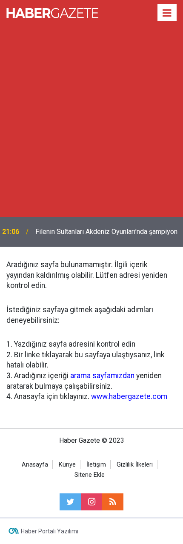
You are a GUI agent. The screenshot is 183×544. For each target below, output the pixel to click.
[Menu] (167, 13)
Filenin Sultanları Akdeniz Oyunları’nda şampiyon (106, 232)
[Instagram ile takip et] (91, 501)
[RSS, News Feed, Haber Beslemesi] (112, 501)
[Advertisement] (91, 121)
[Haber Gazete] (52, 12)
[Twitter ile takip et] (70, 501)
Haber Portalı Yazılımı (49, 531)
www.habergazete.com (129, 396)
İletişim (96, 464)
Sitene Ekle (89, 474)
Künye (67, 464)
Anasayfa (35, 464)
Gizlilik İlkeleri (135, 464)
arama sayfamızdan (102, 375)
